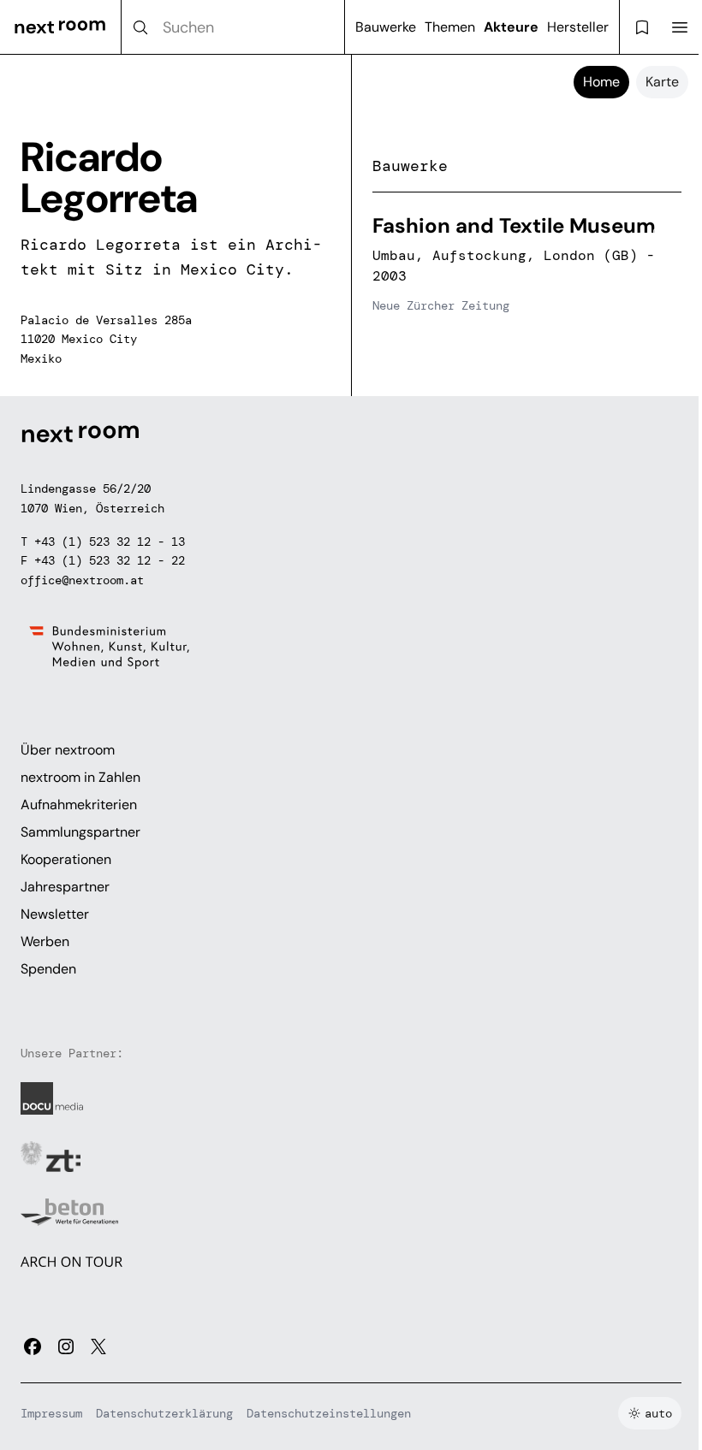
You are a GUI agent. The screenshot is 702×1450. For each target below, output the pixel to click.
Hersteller (578, 27)
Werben (45, 941)
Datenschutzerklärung (164, 1413)
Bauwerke (385, 27)
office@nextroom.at (82, 580)
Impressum (51, 1413)
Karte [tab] (662, 82)
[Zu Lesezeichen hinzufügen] (659, 235)
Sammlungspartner (80, 832)
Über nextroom (68, 750)
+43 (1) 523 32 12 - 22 (109, 560)
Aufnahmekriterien (79, 805)
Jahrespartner (65, 887)
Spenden (48, 969)
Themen (450, 27)
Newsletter (55, 914)
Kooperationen (66, 859)
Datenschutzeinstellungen (329, 1413)
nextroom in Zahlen (80, 777)
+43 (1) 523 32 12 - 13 (109, 541)
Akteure (511, 27)
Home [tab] (601, 82)
